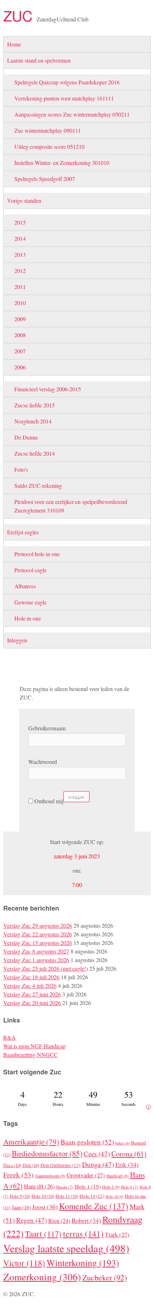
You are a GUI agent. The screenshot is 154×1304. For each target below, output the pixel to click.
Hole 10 (43, 1196)
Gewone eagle (30, 602)
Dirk (31, 1165)
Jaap (21, 1207)
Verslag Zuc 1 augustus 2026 (36, 960)
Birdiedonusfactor (47, 1153)
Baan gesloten (87, 1141)
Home (14, 44)
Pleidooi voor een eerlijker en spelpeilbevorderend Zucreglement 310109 (70, 506)
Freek (18, 1174)
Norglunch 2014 (33, 421)
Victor (24, 1263)
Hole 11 (67, 1196)
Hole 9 (20, 1196)
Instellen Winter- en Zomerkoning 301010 (61, 162)
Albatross (25, 586)
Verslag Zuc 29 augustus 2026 (37, 925)
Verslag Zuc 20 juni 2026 (32, 1002)
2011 (20, 286)
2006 (20, 367)
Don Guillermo (60, 1165)
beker (122, 1143)
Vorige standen (24, 200)
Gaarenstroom (50, 1175)
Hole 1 (88, 1186)
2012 (20, 270)
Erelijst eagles (23, 532)
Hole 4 (129, 1187)
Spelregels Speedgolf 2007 (44, 178)
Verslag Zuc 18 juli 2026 (31, 977)
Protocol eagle (30, 570)
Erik (127, 1164)
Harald (64, 1187)
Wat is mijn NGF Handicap (34, 1046)
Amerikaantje (31, 1142)
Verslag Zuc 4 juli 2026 (30, 985)
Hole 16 (115, 1196)
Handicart (117, 1175)
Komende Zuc (93, 1206)
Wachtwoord (42, 761)
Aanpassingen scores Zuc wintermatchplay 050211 (72, 114)
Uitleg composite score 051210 (49, 146)
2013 (20, 254)
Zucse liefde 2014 (34, 453)
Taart (43, 1233)
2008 (20, 335)
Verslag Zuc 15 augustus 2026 (37, 942)
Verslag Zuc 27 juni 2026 (32, 994)
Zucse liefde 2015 (34, 405)
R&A (9, 1037)
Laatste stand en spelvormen (39, 60)
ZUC (20, 15)
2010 (20, 303)
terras (83, 1233)
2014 (20, 238)
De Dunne (26, 437)
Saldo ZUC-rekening (38, 485)
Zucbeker (104, 1277)
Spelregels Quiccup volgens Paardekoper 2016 (67, 82)
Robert (86, 1220)
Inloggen (17, 640)
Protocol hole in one (37, 554)
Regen (31, 1220)
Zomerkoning (42, 1276)
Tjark (117, 1234)
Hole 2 (111, 1187)
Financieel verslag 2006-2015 (47, 389)
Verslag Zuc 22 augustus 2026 (37, 934)
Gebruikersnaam (47, 728)
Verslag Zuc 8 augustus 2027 (36, 951)
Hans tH (39, 1186)
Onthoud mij (48, 801)
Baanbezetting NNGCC (30, 1054)
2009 (20, 319)
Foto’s (21, 469)
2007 (20, 351)
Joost (45, 1206)
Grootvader (86, 1175)
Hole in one (27, 618)
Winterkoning (83, 1262)
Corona (128, 1153)
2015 (20, 222)
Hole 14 (92, 1196)
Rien (59, 1221)
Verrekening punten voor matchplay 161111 (64, 98)
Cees (97, 1153)
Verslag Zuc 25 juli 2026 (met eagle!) (45, 968)
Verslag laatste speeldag (66, 1248)
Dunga (98, 1164)
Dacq (12, 1165)
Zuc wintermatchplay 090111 (47, 130)
